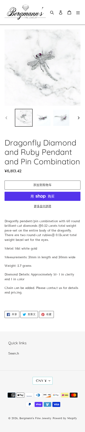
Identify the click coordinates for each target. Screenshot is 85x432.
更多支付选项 (42, 206)
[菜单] (78, 12)
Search (13, 353)
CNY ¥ (41, 381)
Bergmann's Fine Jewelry (35, 418)
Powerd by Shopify (65, 418)
